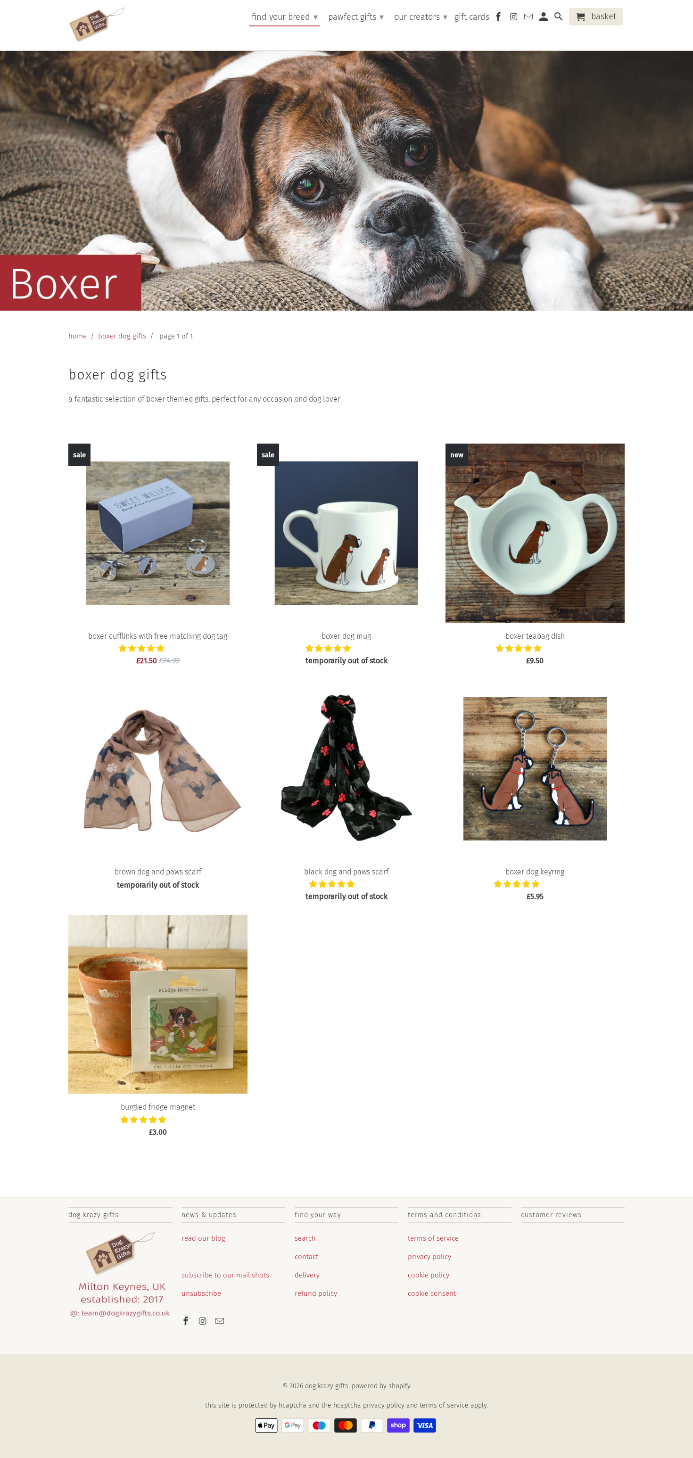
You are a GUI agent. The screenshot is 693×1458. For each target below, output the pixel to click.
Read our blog (203, 1238)
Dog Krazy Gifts (326, 1386)
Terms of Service (433, 1238)
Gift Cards (471, 17)
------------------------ (215, 1256)
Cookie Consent (432, 1293)
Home (77, 336)
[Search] (559, 18)
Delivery (307, 1275)
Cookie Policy (428, 1275)
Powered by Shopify (381, 1386)
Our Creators (420, 17)
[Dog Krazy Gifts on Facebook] (187, 1321)
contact (306, 1256)
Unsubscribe (201, 1293)
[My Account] (544, 18)
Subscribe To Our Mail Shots (225, 1275)
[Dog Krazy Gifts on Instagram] (203, 1321)
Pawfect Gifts (356, 17)
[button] (142, 648)
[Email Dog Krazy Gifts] (220, 1321)
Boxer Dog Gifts (122, 336)
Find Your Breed (285, 17)
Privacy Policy (429, 1256)
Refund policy (316, 1293)
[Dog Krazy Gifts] (96, 25)
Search (305, 1238)
